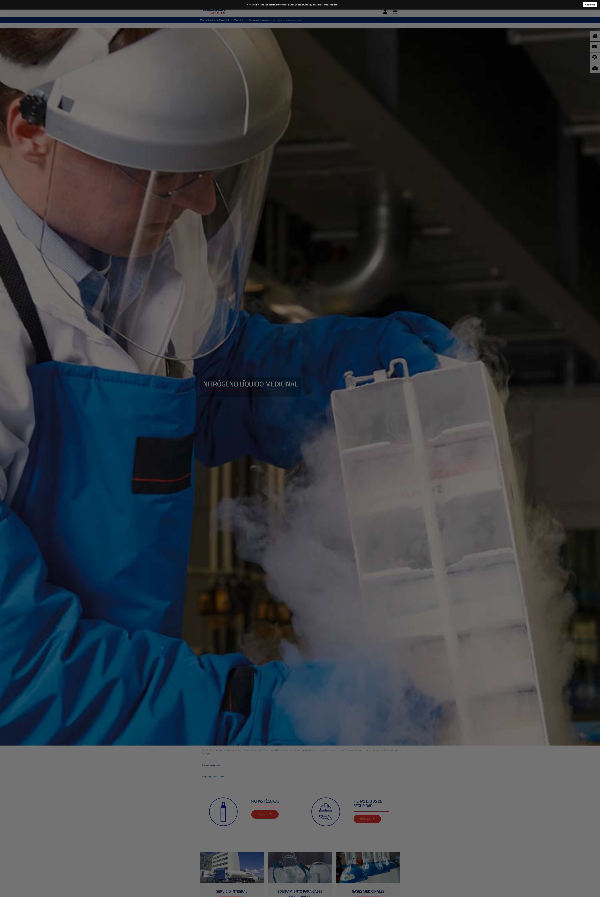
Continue (590, 4)
